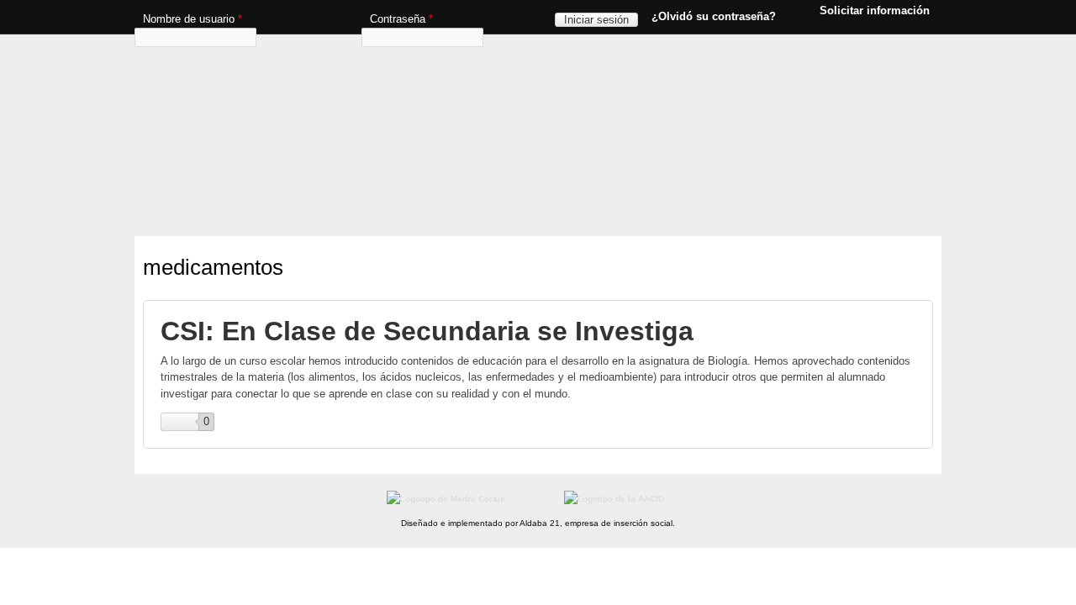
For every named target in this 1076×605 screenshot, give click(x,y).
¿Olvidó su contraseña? (713, 16)
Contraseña (401, 19)
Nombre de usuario (192, 19)
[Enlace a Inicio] (534, 63)
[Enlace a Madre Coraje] (446, 498)
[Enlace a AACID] (614, 498)
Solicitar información (875, 10)
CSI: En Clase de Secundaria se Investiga (427, 331)
